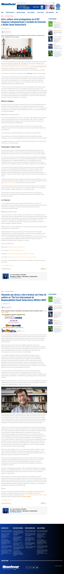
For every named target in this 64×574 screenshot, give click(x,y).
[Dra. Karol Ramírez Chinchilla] (6, 276)
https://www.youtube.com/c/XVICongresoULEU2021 (21, 257)
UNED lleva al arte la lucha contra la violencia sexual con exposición (6, 546)
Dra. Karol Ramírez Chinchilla (18, 274)
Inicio (2, 16)
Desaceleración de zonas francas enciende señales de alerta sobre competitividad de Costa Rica (6, 552)
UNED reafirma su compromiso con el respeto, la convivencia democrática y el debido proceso (18, 553)
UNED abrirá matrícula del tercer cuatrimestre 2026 (58, 32)
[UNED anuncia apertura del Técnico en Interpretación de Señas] (50, 47)
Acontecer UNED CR (58, 30)
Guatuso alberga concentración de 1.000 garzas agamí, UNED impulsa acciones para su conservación (58, 54)
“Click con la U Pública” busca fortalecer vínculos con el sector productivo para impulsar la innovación (58, 25)
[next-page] (51, 59)
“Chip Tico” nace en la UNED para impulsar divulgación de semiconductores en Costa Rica (57, 40)
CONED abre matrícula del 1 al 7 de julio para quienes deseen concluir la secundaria (30, 539)
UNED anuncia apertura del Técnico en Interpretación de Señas (58, 47)
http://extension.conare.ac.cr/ (16, 247)
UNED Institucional (9, 16)
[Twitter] (33, 567)
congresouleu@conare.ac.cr (17, 250)
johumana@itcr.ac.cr (7, 265)
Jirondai (35, 108)
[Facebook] (27, 567)
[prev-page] (49, 59)
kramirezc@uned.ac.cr (16, 278)
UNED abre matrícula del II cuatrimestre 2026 (30, 547)
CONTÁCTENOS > (59, 566)
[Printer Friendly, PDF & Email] (43, 269)
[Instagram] (30, 567)
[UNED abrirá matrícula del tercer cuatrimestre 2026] (50, 32)
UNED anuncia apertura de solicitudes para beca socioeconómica (30, 543)
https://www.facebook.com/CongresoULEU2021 (20, 253)
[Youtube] (37, 567)
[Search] (53, 3)
